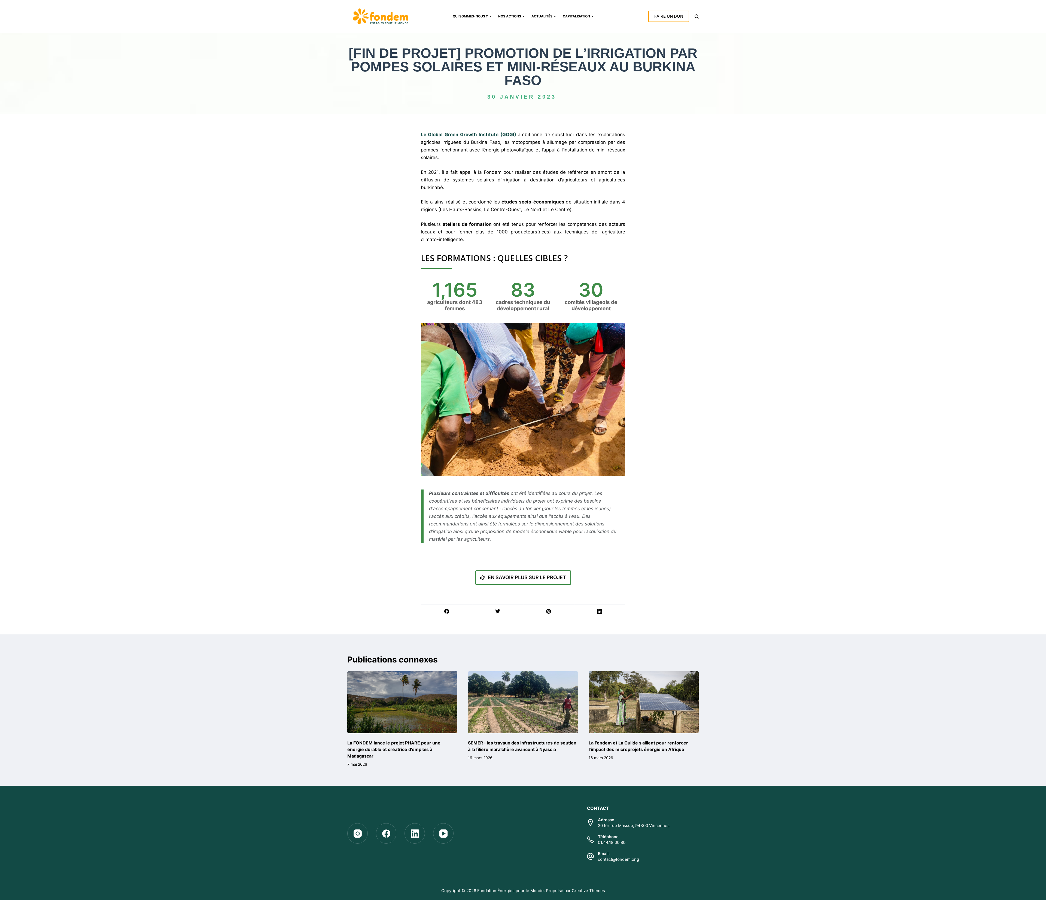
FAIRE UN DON (668, 16)
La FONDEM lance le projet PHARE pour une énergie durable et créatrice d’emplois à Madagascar (393, 749)
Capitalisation (576, 16)
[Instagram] (357, 833)
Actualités (541, 16)
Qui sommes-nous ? (470, 16)
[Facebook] (446, 611)
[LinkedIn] (599, 611)
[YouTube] (443, 833)
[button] (523, 577)
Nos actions (509, 16)
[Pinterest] (548, 611)
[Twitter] (497, 611)
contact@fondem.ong (618, 859)
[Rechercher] (697, 16)
